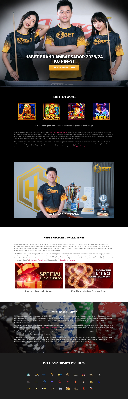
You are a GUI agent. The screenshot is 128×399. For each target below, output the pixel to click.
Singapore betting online (81, 146)
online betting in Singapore (49, 328)
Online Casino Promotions (37, 260)
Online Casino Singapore (67, 260)
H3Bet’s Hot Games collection (58, 132)
